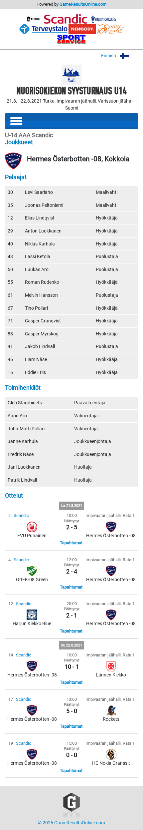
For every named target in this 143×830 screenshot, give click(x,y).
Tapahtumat (71, 542)
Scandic (21, 515)
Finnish (109, 56)
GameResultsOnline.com (83, 4)
